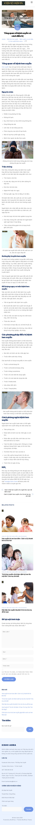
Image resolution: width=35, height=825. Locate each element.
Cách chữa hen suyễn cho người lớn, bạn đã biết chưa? (18, 490)
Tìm (30, 729)
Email (5, 659)
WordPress (13, 819)
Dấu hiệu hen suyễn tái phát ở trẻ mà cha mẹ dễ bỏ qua (17, 704)
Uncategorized (22, 536)
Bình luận (6, 631)
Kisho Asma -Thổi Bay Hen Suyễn (17, 762)
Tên (4, 652)
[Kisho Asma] (13, 4)
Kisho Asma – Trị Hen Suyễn (14, 766)
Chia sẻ (4, 536)
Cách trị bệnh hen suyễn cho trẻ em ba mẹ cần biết (17, 495)
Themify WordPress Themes (24, 819)
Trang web (6, 665)
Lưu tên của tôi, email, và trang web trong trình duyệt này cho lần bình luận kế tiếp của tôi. (17, 673)
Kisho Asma (16, 817)
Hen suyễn (5, 67)
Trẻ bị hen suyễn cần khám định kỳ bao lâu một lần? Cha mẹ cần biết (16, 575)
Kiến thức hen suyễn (12, 39)
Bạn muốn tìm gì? (6, 726)
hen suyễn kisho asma (16, 41)
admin (3, 39)
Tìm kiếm (4, 805)
